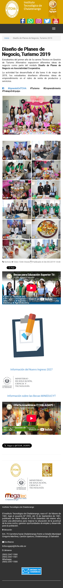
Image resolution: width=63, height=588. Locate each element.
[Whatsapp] (30, 21)
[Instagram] (38, 21)
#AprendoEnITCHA (15, 88)
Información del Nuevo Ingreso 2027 (31, 369)
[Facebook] (22, 21)
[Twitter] (47, 21)
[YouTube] (55, 21)
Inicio (6, 38)
